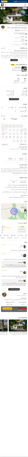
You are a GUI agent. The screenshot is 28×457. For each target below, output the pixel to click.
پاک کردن (3, 144)
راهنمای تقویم (22, 144)
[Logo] (2, 4)
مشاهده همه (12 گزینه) (14, 99)
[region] (14, 211)
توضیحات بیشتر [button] (16, 173)
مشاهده (4, 1)
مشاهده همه (15, 60)
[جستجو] (5, 5)
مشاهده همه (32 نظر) (15, 289)
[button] (21, 126)
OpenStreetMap (23, 219)
